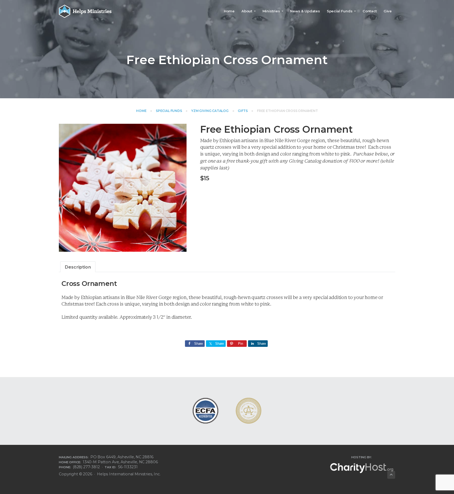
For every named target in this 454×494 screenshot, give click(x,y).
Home (141, 111)
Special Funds (169, 111)
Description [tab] (78, 267)
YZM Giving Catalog (210, 111)
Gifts (242, 111)
